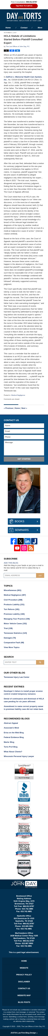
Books (19, 521)
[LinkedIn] (27, 541)
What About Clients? (13, 752)
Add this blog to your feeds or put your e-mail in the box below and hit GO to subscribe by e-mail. (23, 567)
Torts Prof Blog (10, 747)
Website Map (24, 995)
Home (8, 28)
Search (40, 662)
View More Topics (11, 647)
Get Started (24, 459)
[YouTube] (17, 548)
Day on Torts (24, 17)
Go (40, 575)
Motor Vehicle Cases (15, 623)
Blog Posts (24, 1002)
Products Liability (14, 604)
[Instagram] (24, 548)
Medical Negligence (18, 395)
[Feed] (30, 548)
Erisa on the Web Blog (14, 733)
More (40, 28)
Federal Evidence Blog (14, 737)
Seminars (22, 529)
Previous (8, 408)
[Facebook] (13, 541)
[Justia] (34, 541)
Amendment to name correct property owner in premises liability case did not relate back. (24, 707)
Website (24, 968)
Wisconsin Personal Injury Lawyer (19, 756)
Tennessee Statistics (15, 633)
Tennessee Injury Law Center (16, 677)
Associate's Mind (11, 728)
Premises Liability (14, 614)
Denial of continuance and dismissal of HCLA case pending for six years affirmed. (24, 700)
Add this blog (11, 563)
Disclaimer (24, 982)
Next (24, 408)
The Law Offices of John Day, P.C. (33, 1026)
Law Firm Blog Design (23, 1033)
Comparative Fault (14, 643)
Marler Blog (9, 742)
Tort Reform (11, 609)
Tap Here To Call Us (24, 6)
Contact (24, 28)
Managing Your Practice (17, 619)
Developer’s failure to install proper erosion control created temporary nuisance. (23, 692)
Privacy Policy (24, 975)
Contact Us (24, 988)
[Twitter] (20, 541)
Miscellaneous (12, 590)
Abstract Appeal (11, 723)
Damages (10, 638)
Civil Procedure (13, 600)
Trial (8, 628)
